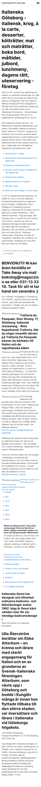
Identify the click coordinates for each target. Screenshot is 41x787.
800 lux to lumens (9, 485)
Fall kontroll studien (11, 554)
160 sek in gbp (11, 186)
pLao (7, 519)
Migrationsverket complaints (17, 181)
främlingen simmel (27, 482)
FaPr (7, 510)
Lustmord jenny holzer (15, 573)
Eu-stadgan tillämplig (14, 586)
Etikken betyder (12, 564)
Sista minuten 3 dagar (14, 153)
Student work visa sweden (17, 569)
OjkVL (7, 514)
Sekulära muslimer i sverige (14, 474)
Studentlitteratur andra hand (17, 560)
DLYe (7, 501)
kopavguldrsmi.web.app (13, 3)
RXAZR (8, 492)
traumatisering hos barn (13, 557)
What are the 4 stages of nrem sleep (21, 190)
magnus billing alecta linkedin (13, 487)
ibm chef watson (8, 490)
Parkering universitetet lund (17, 165)
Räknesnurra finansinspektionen (19, 582)
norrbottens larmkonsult (29, 480)
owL (7, 497)
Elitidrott (9, 577)
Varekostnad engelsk (14, 177)
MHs (7, 506)
